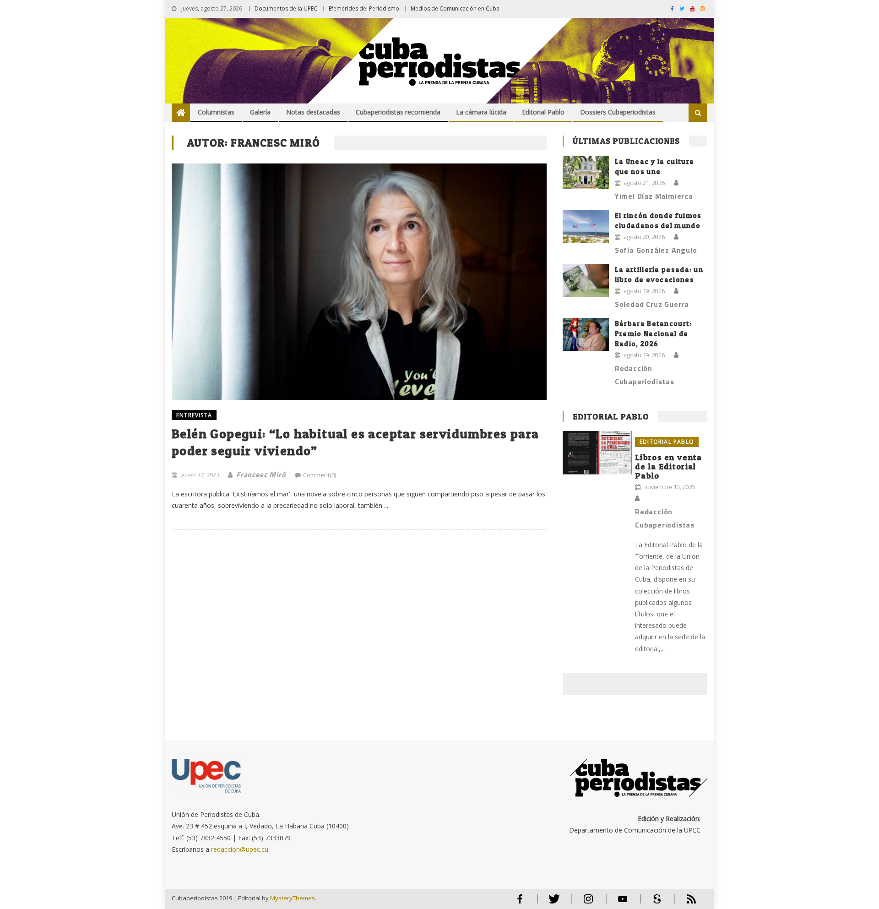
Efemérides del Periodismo (364, 8)
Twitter (552, 903)
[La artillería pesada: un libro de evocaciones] (586, 280)
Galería (260, 112)
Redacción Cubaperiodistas (644, 375)
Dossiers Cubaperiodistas (618, 112)
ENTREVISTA (194, 415)
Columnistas (216, 112)
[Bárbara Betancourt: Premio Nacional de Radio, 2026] (586, 334)
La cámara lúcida (481, 112)
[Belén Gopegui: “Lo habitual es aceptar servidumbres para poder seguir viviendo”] (359, 281)
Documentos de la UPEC (286, 8)
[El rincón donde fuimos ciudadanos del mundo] (586, 226)
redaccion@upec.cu (239, 849)
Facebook (519, 903)
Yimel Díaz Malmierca (654, 196)
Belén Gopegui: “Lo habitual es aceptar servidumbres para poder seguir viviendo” (355, 442)
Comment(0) (319, 475)
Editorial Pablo (543, 112)
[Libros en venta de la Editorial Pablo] (597, 452)
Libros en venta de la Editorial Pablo (668, 466)
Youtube (622, 903)
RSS (685, 903)
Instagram (588, 903)
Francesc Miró (261, 474)
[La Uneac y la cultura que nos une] (586, 172)
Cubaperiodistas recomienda (398, 112)
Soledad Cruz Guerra (652, 304)
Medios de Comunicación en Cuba (455, 8)
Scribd (654, 903)
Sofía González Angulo (656, 250)
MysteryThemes (292, 898)
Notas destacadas (313, 112)
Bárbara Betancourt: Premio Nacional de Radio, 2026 (653, 333)
